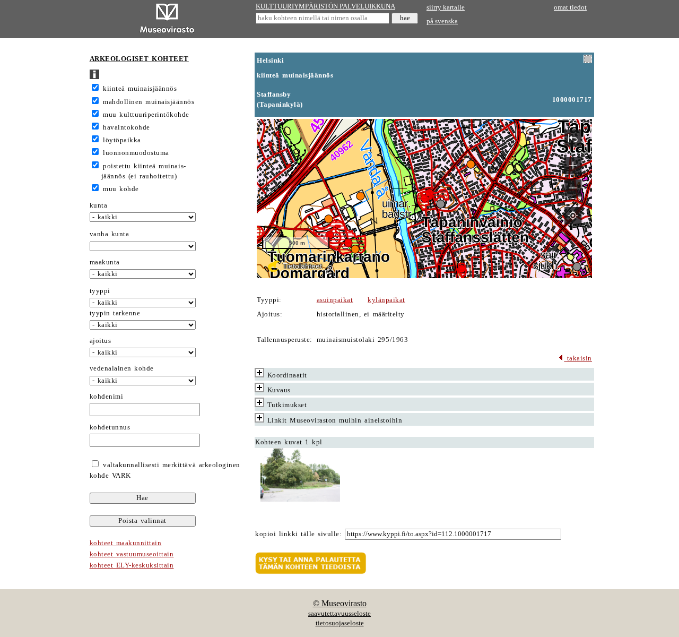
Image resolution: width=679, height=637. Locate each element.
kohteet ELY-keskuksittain (132, 565)
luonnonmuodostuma (136, 153)
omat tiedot (570, 7)
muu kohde (121, 189)
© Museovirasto (340, 603)
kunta (99, 205)
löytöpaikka (122, 140)
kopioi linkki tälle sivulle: (298, 534)
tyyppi (100, 291)
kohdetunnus (110, 427)
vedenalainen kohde (122, 368)
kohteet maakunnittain (126, 543)
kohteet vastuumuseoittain (132, 554)
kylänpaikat (386, 300)
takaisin (578, 358)
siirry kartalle (445, 7)
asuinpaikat (335, 300)
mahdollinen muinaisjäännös (148, 102)
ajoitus (100, 341)
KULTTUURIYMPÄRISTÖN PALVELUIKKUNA (325, 6)
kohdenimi (107, 396)
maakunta (105, 262)
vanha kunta (109, 234)
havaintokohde (126, 127)
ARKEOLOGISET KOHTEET (139, 59)
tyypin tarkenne (115, 313)
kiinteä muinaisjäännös (140, 88)
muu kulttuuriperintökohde (146, 114)
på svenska (442, 21)
